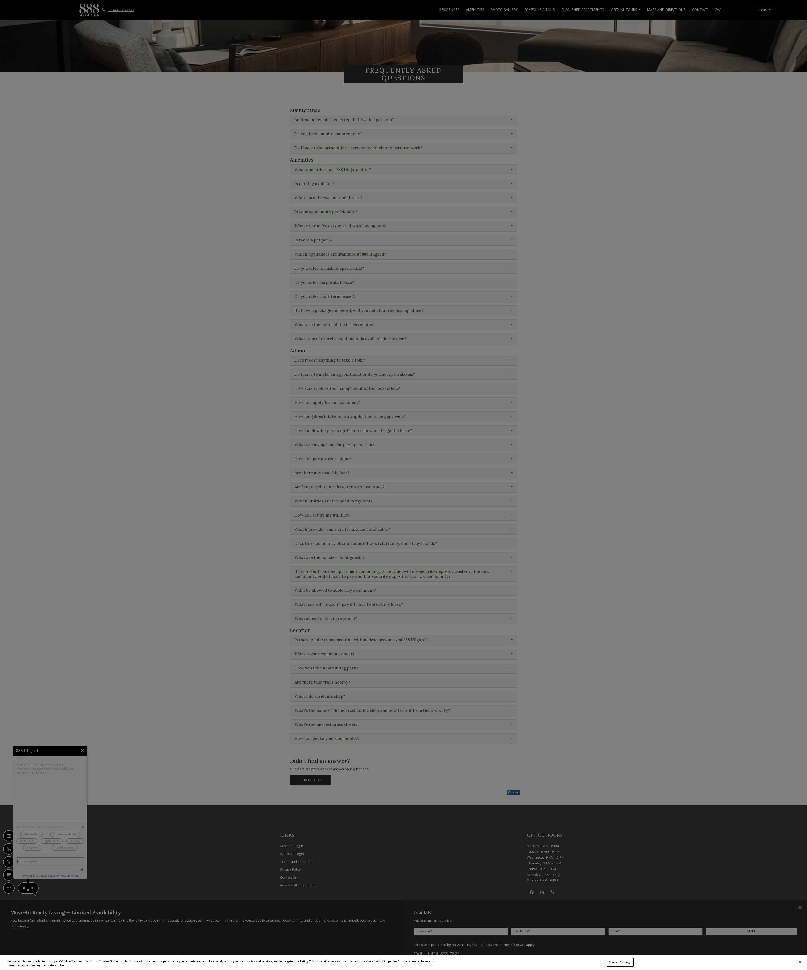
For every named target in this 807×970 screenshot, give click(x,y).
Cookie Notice (54, 965)
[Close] (800, 962)
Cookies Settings (620, 962)
